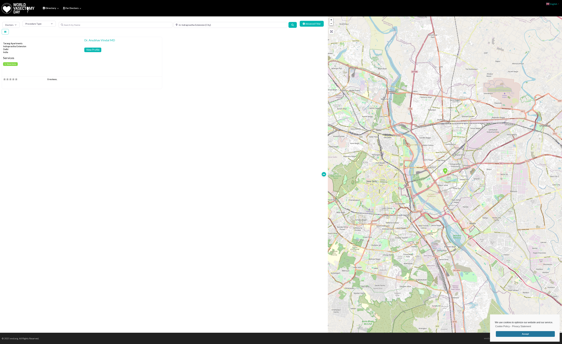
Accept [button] (525, 334)
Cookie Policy (502, 326)
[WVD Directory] (18, 8)
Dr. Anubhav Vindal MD (99, 40)
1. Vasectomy (10, 64)
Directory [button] (50, 8)
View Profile (93, 49)
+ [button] (331, 19)
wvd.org (488, 338)
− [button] (331, 23)
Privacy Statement (521, 326)
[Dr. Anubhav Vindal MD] (445, 171)
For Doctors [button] (72, 8)
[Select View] (5, 31)
